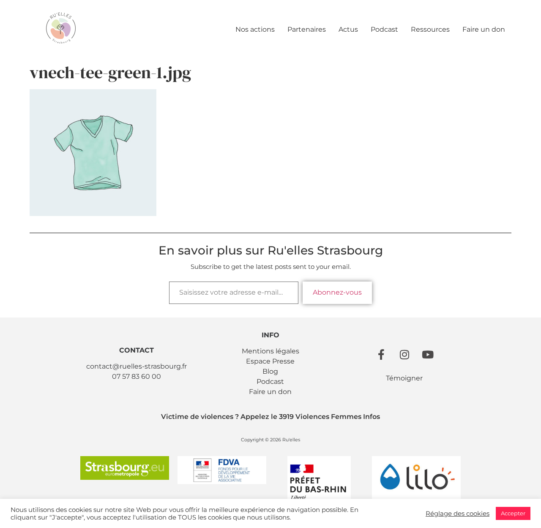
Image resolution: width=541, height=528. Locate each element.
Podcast (384, 29)
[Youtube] (427, 354)
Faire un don (483, 29)
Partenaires (306, 29)
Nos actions (255, 29)
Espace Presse (270, 361)
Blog (270, 371)
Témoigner (404, 378)
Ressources (430, 29)
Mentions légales (270, 351)
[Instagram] (404, 354)
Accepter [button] (513, 513)
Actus (348, 29)
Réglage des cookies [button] (457, 513)
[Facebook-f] (381, 354)
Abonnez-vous (337, 292)
